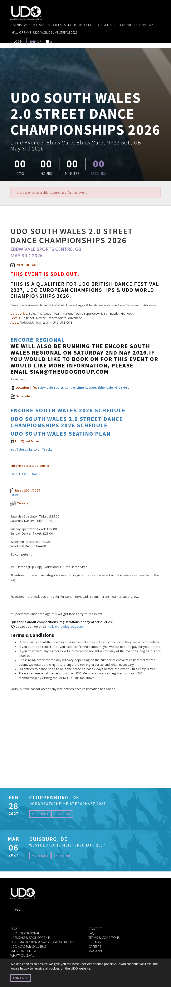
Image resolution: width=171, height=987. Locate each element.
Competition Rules (98, 25)
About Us (55, 25)
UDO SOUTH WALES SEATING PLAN (60, 433)
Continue (20, 978)
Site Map (95, 942)
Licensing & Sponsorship (30, 937)
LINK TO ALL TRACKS (26, 474)
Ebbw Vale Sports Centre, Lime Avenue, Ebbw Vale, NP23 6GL (83, 387)
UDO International (133, 25)
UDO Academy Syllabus (28, 946)
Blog (14, 929)
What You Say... (35, 25)
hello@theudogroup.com (65, 626)
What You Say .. (22, 955)
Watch (153, 25)
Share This (62, 814)
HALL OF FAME (21, 33)
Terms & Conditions (104, 937)
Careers (95, 946)
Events (17, 25)
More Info (40, 814)
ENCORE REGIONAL (37, 339)
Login (18, 41)
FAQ (91, 933)
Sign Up (35, 41)
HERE (14, 495)
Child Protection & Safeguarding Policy (42, 942)
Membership (73, 25)
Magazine (96, 951)
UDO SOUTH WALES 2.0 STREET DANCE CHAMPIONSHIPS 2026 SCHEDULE (66, 422)
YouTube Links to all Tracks (31, 449)
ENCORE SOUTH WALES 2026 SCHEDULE (68, 410)
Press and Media (23, 951)
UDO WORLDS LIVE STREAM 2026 (55, 33)
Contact (95, 929)
